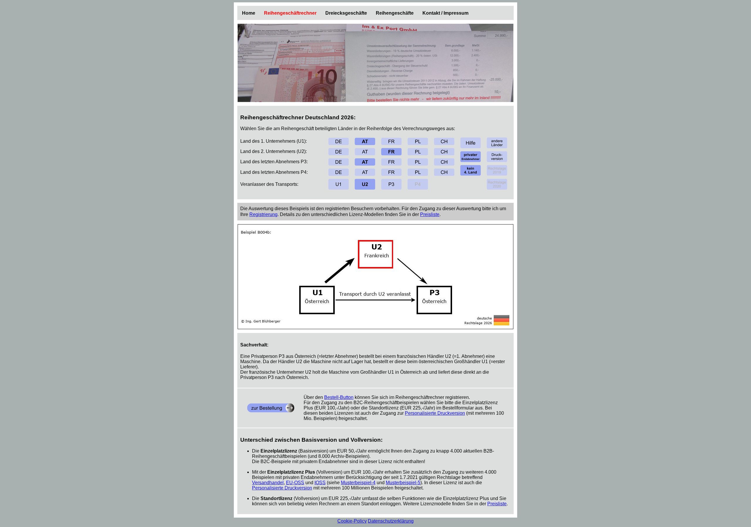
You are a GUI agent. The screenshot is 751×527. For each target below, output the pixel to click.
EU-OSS (295, 482)
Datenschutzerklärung (391, 520)
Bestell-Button (338, 397)
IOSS (320, 482)
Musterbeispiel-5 (403, 482)
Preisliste (429, 214)
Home (248, 13)
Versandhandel (268, 482)
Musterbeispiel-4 (358, 482)
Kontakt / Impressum (445, 13)
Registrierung (263, 214)
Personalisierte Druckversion (435, 413)
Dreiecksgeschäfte (346, 13)
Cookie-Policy (352, 520)
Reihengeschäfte (395, 13)
